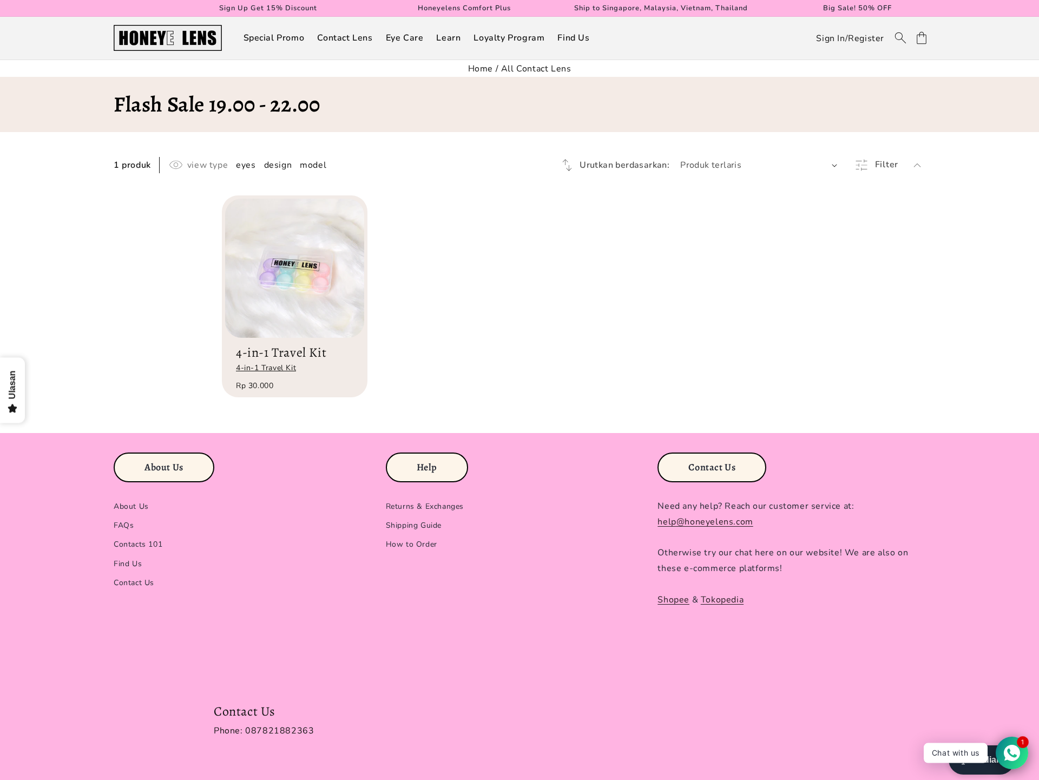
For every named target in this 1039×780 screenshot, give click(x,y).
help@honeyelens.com (705, 522)
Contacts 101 (138, 545)
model (313, 165)
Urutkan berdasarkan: (624, 165)
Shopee (673, 600)
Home (480, 69)
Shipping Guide (414, 526)
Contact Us (134, 583)
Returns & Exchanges (425, 506)
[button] (274, 38)
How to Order (411, 545)
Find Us (128, 564)
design (278, 165)
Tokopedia (722, 600)
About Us (131, 506)
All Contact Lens (536, 69)
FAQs (124, 526)
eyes (245, 165)
